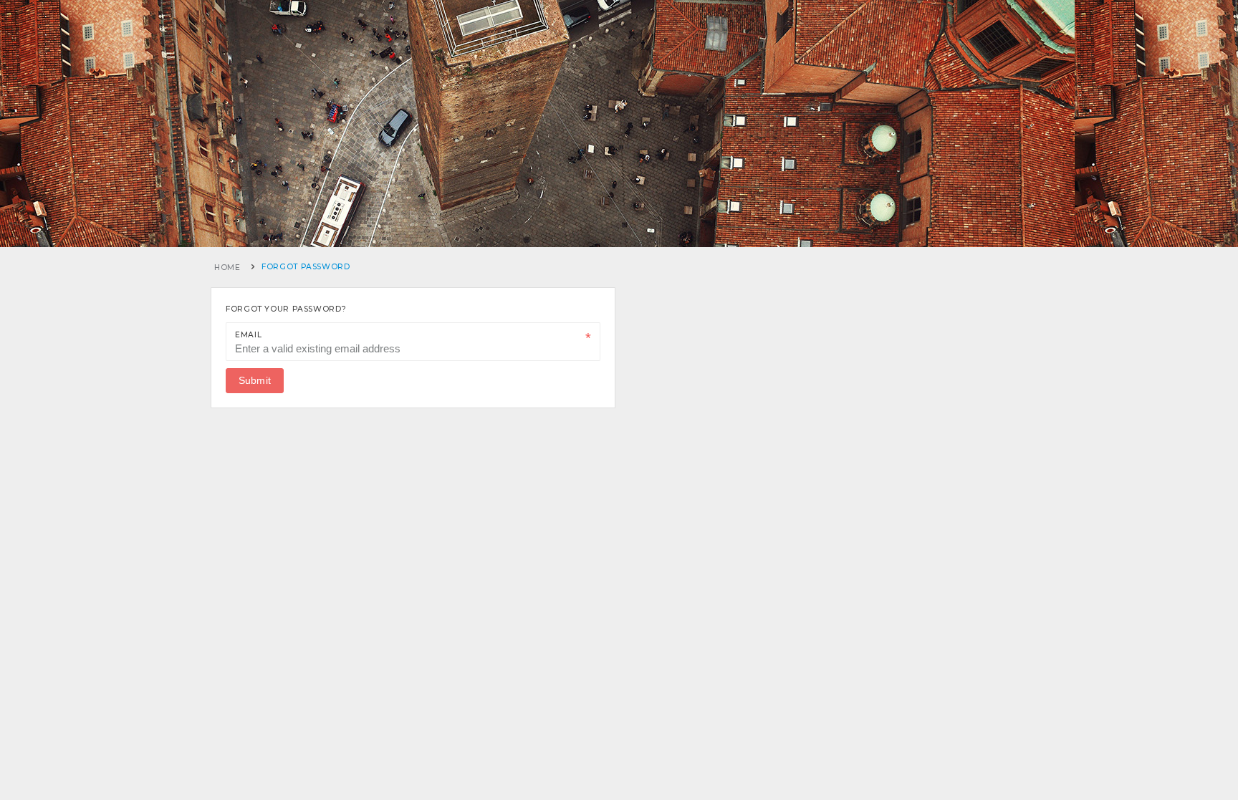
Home (227, 267)
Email (248, 334)
